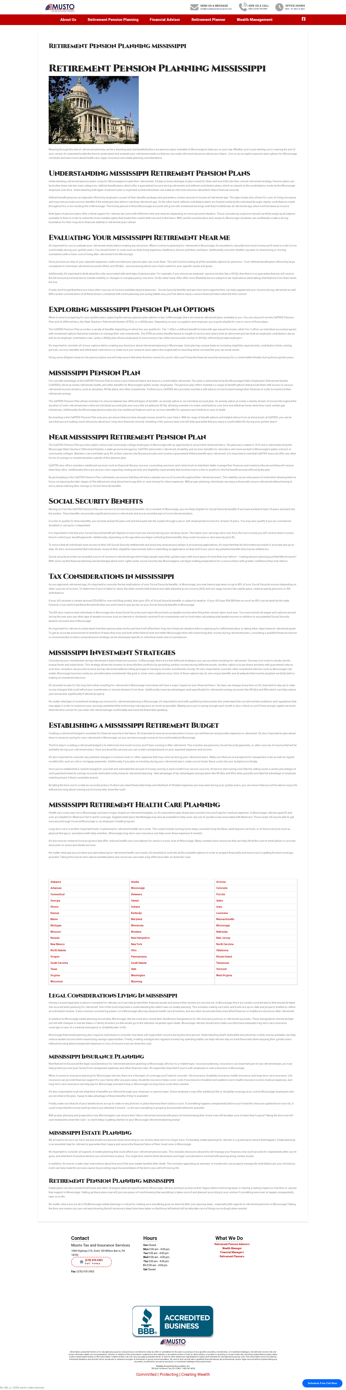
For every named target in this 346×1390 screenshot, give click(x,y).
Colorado (222, 888)
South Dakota (139, 962)
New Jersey (223, 937)
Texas (53, 969)
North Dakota (58, 950)
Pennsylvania (139, 956)
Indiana (135, 906)
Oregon (54, 956)
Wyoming (136, 981)
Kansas (54, 913)
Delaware (136, 894)
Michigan (55, 925)
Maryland (136, 919)
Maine (54, 919)
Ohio (134, 950)
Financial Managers (232, 1252)
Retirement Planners (232, 1256)
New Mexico (57, 944)
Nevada (54, 937)
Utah (133, 969)
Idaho (219, 900)
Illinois (54, 906)
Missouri (55, 931)
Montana (136, 931)
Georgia (55, 900)
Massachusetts (225, 919)
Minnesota (137, 925)
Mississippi (138, 888)
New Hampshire (140, 937)
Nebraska (222, 931)
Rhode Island (224, 956)
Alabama (55, 881)
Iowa (219, 906)
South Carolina (59, 962)
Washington (138, 975)
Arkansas (56, 888)
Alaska (135, 881)
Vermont (221, 969)
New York (136, 944)
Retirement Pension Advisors (232, 1244)
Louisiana (222, 913)
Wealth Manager (232, 1248)
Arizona (221, 881)
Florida (220, 894)
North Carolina (225, 944)
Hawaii (135, 900)
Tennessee (222, 962)
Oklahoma (222, 950)
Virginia (55, 975)
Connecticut (57, 894)
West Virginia (224, 975)
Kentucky (136, 913)
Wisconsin (56, 981)
